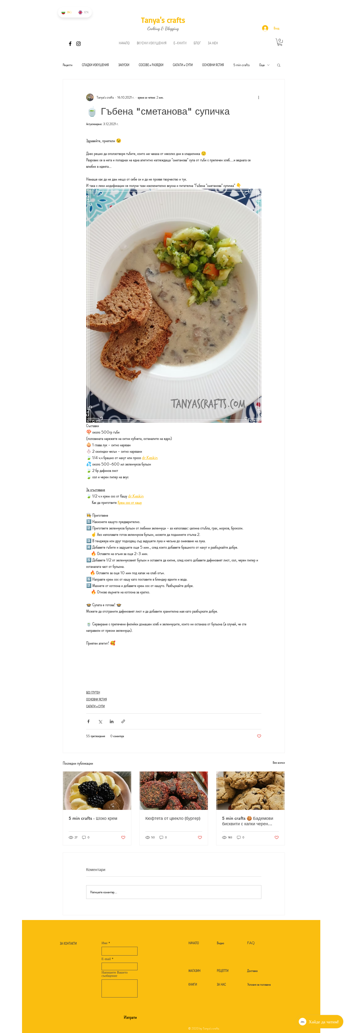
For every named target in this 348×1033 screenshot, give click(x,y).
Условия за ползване (259, 984)
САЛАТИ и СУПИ (183, 65)
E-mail (106, 959)
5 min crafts (241, 65)
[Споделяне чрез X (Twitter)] (100, 721)
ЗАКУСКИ (123, 65)
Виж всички (279, 762)
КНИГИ (192, 984)
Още (262, 65)
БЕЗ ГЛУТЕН (93, 692)
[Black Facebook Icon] (70, 44)
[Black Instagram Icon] (78, 44)
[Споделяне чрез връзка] (123, 721)
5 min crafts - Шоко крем (93, 818)
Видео (220, 943)
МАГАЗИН (194, 970)
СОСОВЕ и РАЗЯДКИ (151, 65)
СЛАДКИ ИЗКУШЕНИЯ (95, 65)
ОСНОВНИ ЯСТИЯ (213, 65)
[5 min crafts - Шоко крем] (97, 790)
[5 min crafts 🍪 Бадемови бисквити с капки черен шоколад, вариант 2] (250, 790)
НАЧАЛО (193, 943)
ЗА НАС (221, 984)
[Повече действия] (258, 97)
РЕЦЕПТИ (222, 970)
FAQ (251, 943)
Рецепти (67, 65)
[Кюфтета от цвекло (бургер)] (174, 790)
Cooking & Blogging (163, 28)
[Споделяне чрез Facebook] (88, 721)
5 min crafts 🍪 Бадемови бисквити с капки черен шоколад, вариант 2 (247, 821)
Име (104, 943)
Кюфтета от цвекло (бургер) (172, 818)
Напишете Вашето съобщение (115, 974)
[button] (151, 43)
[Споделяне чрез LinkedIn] (111, 721)
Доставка (252, 970)
